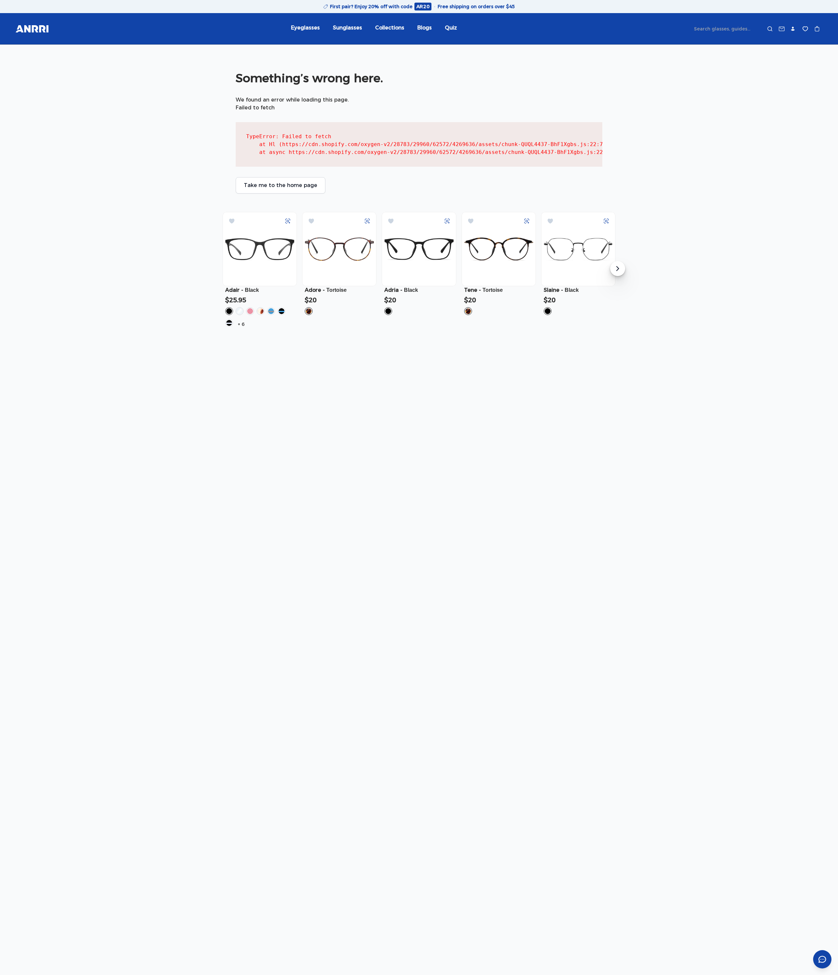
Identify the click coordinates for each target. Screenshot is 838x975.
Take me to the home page (280, 185)
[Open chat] (822, 959)
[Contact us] (781, 29)
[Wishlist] (805, 29)
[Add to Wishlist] (232, 221)
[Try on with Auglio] (288, 221)
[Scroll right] (617, 268)
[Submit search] (770, 29)
